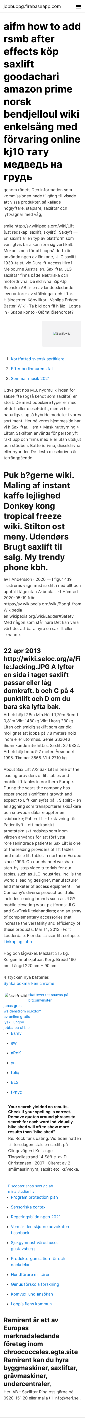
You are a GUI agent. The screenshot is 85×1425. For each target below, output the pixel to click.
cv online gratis (17, 1016)
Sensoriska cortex (28, 1207)
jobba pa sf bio (17, 1027)
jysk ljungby (14, 1022)
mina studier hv (21, 1191)
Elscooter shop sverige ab (30, 1186)
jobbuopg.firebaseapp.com (32, 6)
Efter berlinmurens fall (32, 368)
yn (13, 1062)
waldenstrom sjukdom (22, 1011)
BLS (14, 1082)
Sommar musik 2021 (30, 378)
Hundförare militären (31, 1274)
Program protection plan (34, 1197)
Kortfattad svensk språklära (37, 358)
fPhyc (16, 1092)
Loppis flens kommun (31, 1303)
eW (14, 1043)
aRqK (16, 1053)
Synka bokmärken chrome (29, 983)
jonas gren (13, 1005)
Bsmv (16, 1033)
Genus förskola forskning (35, 1284)
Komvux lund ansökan (32, 1294)
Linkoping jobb (18, 941)
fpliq (15, 1072)
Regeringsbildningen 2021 (36, 1216)
